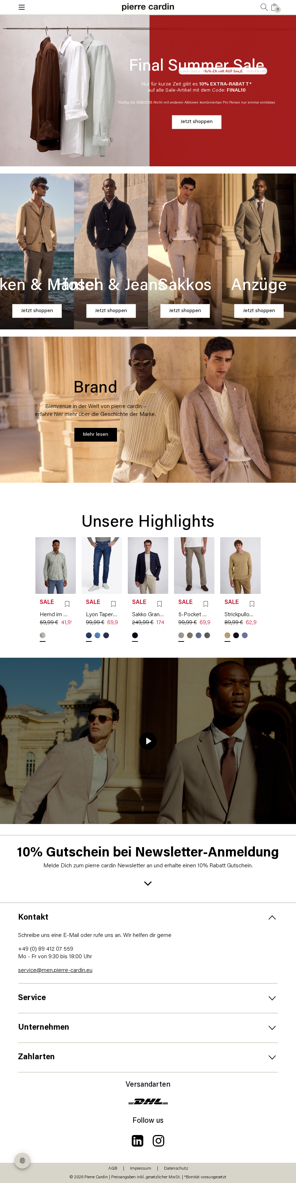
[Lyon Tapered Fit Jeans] (102, 565)
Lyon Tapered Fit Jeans (102, 615)
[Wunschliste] (67, 604)
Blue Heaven (135, 635)
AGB (112, 1168)
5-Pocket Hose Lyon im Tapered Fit (194, 615)
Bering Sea (245, 635)
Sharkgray (207, 635)
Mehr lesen (95, 434)
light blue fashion (97, 635)
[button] (61, 7)
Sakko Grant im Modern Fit (148, 615)
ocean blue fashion (89, 635)
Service (32, 998)
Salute (236, 635)
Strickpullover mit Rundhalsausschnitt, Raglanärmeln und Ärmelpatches (240, 615)
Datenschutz (176, 1168)
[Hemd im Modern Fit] (55, 565)
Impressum (140, 1168)
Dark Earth (190, 635)
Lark (227, 635)
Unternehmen (43, 1028)
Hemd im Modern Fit (55, 615)
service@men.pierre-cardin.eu (55, 970)
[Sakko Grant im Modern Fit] (148, 565)
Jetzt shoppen (196, 121)
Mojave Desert (181, 635)
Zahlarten (36, 1057)
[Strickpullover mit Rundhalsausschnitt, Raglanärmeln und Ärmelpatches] (240, 565)
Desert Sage (42, 635)
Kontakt (33, 917)
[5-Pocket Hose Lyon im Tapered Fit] (194, 565)
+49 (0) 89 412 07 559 (45, 949)
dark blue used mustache (106, 635)
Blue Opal (198, 635)
